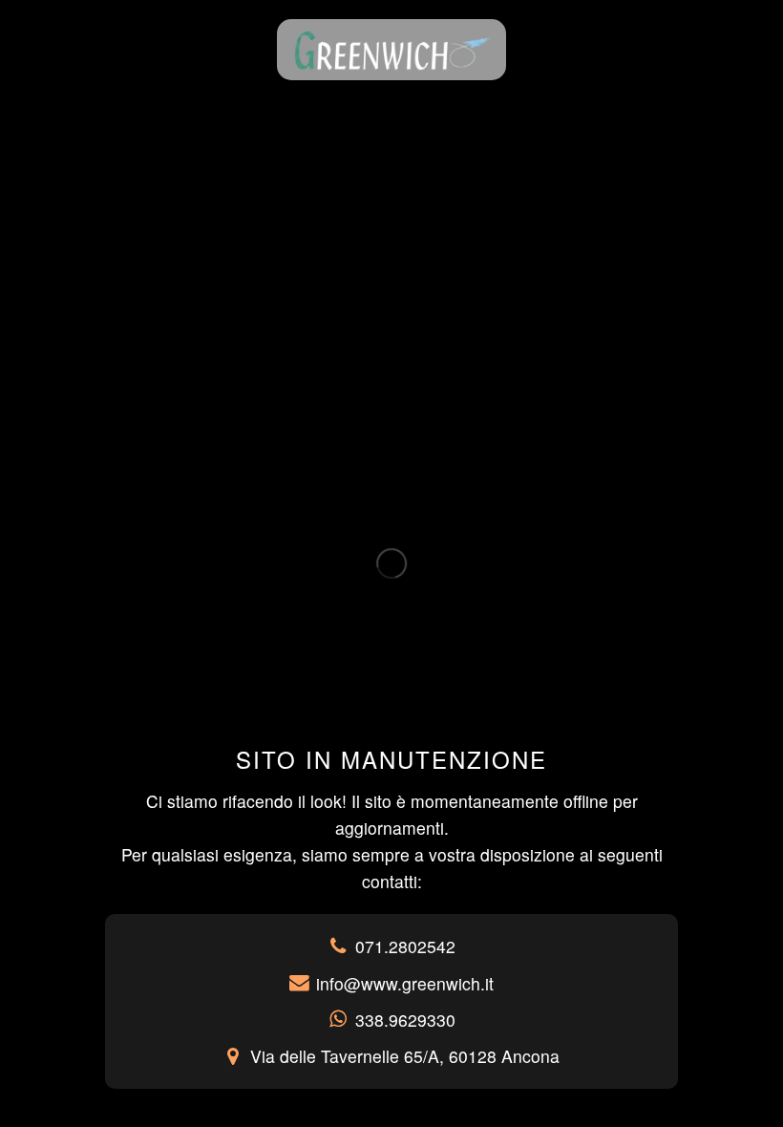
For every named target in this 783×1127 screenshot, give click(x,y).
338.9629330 (405, 1019)
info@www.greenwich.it (405, 983)
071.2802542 (405, 946)
